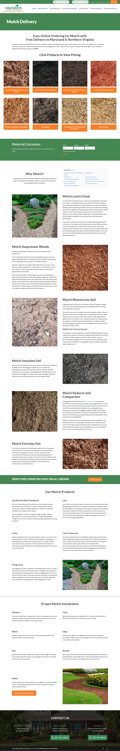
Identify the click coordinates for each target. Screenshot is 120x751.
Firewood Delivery (96, 8)
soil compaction (89, 401)
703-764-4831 (99, 737)
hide (73, 170)
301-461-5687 (61, 737)
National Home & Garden (49, 748)
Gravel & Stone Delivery (69, 8)
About (93, 2)
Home (34, 8)
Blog (104, 2)
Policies (97, 2)
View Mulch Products (24, 693)
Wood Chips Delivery (110, 8)
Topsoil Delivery (54, 8)
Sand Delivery (83, 8)
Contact (107, 2)
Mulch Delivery (43, 8)
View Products (95, 479)
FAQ (100, 2)
